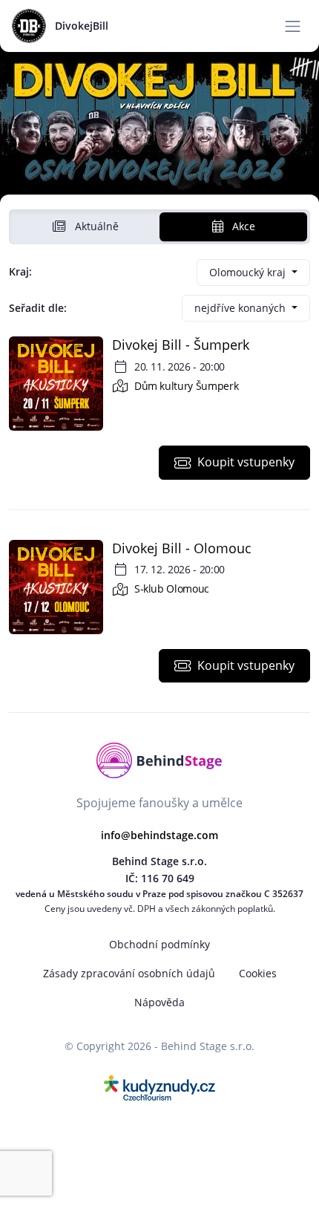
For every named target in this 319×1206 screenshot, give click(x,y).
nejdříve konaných (241, 308)
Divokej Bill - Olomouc (181, 548)
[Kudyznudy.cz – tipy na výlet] (159, 1086)
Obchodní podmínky (159, 944)
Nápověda (159, 1002)
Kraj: (20, 271)
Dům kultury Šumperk (184, 386)
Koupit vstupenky (246, 462)
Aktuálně (95, 226)
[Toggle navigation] (292, 26)
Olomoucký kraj (249, 272)
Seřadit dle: (38, 308)
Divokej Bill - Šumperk (180, 344)
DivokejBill (81, 26)
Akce (242, 226)
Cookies (258, 973)
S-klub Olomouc (170, 588)
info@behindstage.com (159, 835)
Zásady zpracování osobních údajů (129, 973)
